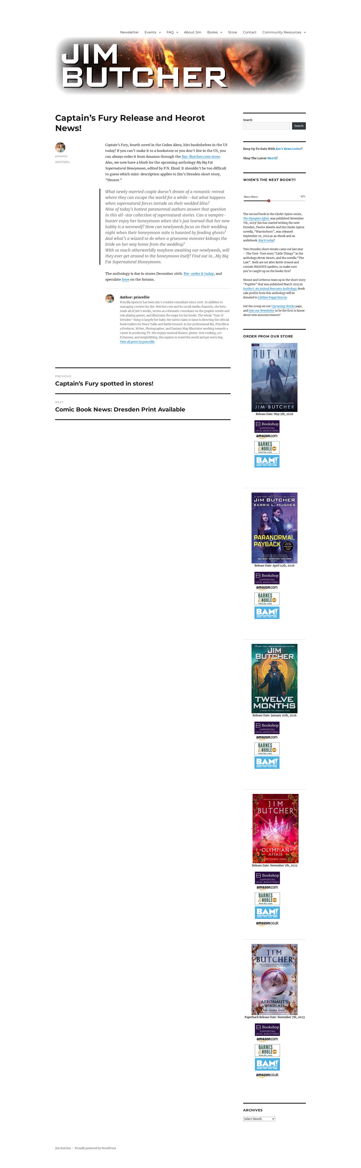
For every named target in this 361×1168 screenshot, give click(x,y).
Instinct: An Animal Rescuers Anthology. (270, 288)
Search (247, 120)
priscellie (61, 156)
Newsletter (129, 32)
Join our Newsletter (262, 310)
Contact (250, 32)
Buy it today (266, 240)
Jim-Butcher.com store (201, 156)
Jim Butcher (63, 1148)
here (125, 279)
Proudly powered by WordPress (95, 1148)
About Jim (192, 32)
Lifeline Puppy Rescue (272, 297)
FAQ (170, 32)
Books (212, 32)
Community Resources (281, 32)
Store (232, 32)
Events (150, 32)
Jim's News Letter (288, 149)
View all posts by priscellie (137, 342)
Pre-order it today (199, 273)
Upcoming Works (283, 306)
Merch (272, 158)
